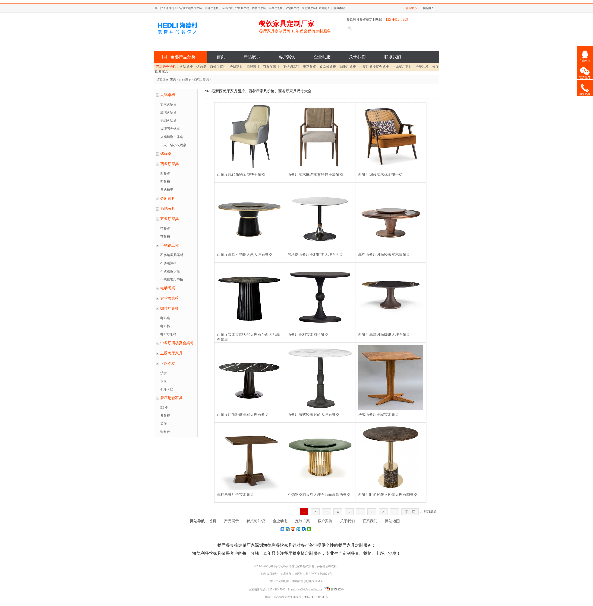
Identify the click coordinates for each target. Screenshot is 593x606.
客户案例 (287, 57)
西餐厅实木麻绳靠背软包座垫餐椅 (315, 174)
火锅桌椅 (186, 66)
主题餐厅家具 (402, 66)
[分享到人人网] (304, 529)
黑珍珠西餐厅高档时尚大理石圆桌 (315, 255)
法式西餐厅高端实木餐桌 (378, 415)
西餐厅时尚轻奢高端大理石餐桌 (243, 415)
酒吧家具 (252, 66)
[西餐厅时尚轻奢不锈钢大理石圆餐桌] (390, 489)
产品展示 (251, 57)
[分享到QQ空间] (288, 529)
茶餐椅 (165, 236)
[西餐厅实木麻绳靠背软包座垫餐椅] (320, 169)
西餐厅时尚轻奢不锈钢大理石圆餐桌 (387, 495)
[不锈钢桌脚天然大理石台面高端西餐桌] (320, 489)
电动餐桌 (309, 66)
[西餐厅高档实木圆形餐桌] (320, 329)
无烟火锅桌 (168, 120)
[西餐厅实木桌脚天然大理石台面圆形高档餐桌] (249, 329)
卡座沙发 (422, 66)
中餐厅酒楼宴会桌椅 (374, 66)
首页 (221, 57)
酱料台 (165, 432)
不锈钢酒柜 (168, 263)
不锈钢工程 (291, 66)
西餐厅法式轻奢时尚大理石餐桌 (313, 415)
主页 (173, 79)
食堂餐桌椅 (328, 66)
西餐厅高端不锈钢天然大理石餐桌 (244, 255)
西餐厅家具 (218, 66)
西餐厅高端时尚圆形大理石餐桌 (384, 335)
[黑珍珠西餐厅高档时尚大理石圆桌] (320, 249)
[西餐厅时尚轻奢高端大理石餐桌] (249, 409)
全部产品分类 (182, 57)
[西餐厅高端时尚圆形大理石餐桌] (390, 329)
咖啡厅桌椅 (348, 66)
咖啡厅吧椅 (168, 334)
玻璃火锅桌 (168, 112)
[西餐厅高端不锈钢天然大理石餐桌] (249, 249)
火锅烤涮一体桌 (171, 137)
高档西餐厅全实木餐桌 (235, 495)
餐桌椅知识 (255, 521)
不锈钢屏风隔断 (171, 255)
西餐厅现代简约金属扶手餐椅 (241, 174)
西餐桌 (165, 173)
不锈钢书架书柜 (171, 279)
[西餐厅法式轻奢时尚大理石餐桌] (320, 409)
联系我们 (392, 57)
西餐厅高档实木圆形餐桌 (307, 335)
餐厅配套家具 (171, 398)
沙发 (163, 373)
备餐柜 (165, 415)
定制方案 (302, 521)
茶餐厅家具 (271, 66)
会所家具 (236, 66)
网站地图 (428, 8)
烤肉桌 (201, 66)
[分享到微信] (309, 529)
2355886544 (337, 589)
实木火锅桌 (168, 104)
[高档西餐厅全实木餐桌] (249, 489)
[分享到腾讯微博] (298, 529)
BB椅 (164, 407)
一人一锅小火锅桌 (173, 145)
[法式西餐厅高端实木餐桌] (390, 409)
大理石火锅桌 (170, 129)
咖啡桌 (165, 318)
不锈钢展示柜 (170, 271)
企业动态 (322, 57)
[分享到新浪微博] (293, 529)
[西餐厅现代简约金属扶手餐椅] (249, 169)
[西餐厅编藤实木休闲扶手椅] (390, 169)
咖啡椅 (165, 326)
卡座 (163, 381)
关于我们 (357, 57)
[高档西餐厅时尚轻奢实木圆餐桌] (390, 249)
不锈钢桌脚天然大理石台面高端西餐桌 (318, 495)
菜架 (163, 424)
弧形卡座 (166, 389)
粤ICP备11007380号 (316, 597)
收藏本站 (339, 8)
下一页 (410, 512)
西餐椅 (165, 181)
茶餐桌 (165, 228)
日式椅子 (166, 190)
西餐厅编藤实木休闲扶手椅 (380, 174)
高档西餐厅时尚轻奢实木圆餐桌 (384, 255)
